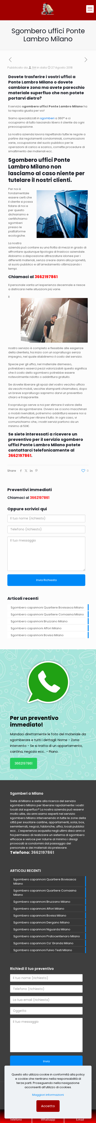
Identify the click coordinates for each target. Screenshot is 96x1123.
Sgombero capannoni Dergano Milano (41, 922)
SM (34, 67)
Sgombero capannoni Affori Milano (36, 628)
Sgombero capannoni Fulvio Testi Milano (42, 950)
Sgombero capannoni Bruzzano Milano (39, 621)
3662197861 (24, 763)
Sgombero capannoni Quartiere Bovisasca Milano (47, 607)
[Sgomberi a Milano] (48, 9)
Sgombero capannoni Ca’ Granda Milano (43, 943)
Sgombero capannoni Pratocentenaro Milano (46, 936)
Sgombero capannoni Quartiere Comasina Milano (47, 614)
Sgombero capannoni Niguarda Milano (41, 929)
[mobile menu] (90, 9)
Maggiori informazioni (48, 1095)
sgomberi (47, 118)
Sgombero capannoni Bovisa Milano (37, 635)
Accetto (48, 1106)
